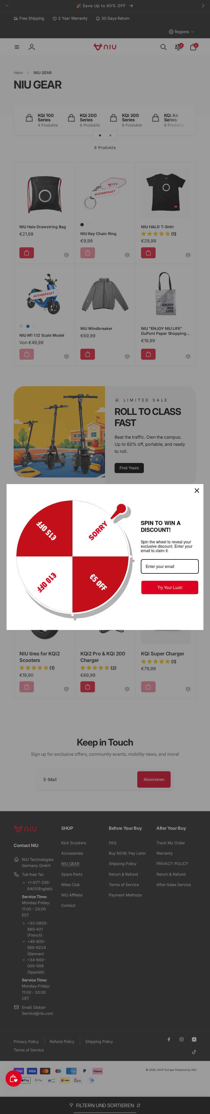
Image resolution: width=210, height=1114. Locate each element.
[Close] (196, 490)
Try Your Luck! (170, 587)
